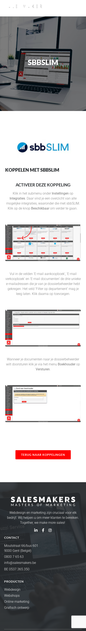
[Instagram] (50, 530)
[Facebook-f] (43, 530)
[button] (78, 7)
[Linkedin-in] (36, 530)
